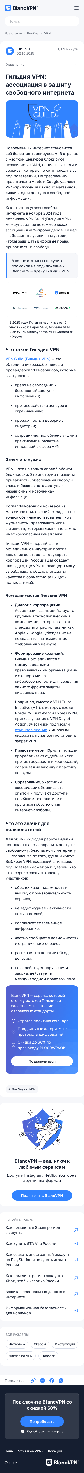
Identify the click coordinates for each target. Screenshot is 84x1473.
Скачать (11, 1462)
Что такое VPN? (30, 1451)
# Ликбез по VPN (22, 1089)
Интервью (17, 1344)
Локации (55, 1451)
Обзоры (40, 1344)
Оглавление (15, 64)
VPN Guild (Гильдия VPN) (28, 358)
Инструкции (65, 1344)
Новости (48, 1356)
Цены (9, 1451)
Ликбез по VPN (39, 33)
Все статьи (13, 33)
